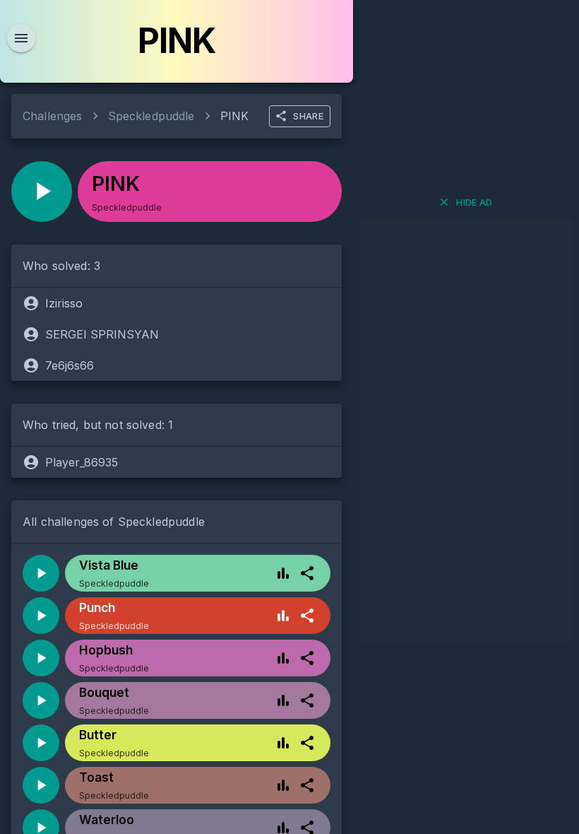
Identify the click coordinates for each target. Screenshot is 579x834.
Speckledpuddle (151, 116)
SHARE (308, 116)
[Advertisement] (466, 430)
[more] (307, 573)
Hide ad (474, 202)
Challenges (53, 116)
